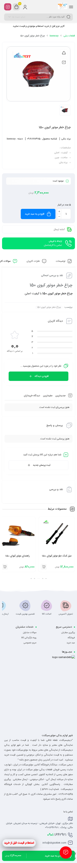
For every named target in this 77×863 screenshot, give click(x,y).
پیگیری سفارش (68, 633)
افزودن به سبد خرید (34, 214)
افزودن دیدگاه (41, 376)
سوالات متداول (30, 633)
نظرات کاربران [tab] (33, 261)
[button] (46, 578)
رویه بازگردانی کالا (29, 638)
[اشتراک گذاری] (64, 53)
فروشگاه (71, 638)
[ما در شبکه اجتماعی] (7, 6)
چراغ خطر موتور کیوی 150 (49, 307)
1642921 (56, 835)
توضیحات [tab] (61, 261)
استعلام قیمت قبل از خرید (19, 843)
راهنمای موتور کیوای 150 (56, 556)
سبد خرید (71, 643)
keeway (54, 36)
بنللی (63, 139)
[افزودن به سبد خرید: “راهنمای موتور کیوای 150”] (44, 567)
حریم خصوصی (30, 643)
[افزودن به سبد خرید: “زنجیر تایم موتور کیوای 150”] (5, 567)
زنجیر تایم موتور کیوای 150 (18, 556)
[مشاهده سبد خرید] (16, 7)
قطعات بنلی (69, 36)
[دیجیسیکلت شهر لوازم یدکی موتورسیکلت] (62, 7)
